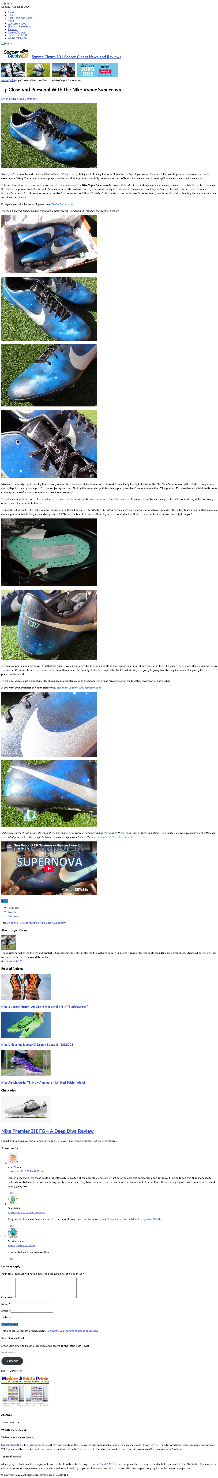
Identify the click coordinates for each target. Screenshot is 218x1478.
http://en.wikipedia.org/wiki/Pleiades (139, 1219)
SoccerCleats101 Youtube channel (111, 837)
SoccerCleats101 (17, 35)
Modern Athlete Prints (20, 26)
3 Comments (30, 98)
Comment (8, 1297)
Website (6, 1317)
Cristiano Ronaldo (17, 922)
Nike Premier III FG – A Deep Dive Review (47, 1131)
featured (34, 922)
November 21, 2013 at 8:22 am (26, 1171)
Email (5, 1310)
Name (5, 1304)
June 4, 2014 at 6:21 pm (21, 1245)
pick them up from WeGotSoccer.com (79, 687)
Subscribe (12, 1361)
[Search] (2, 4)
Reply (11, 1193)
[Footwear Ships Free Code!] (59, 76)
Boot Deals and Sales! (20, 18)
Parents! (12, 29)
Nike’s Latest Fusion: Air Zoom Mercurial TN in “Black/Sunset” (44, 1006)
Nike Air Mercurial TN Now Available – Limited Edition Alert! (43, 1082)
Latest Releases (17, 23)
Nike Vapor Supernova (53, 922)
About (11, 12)
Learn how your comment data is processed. (72, 1331)
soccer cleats (87, 1449)
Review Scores (16, 32)
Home (11, 20)
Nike (12, 80)
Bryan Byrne (9, 98)
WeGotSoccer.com (62, 204)
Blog (10, 15)
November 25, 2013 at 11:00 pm (26, 1212)
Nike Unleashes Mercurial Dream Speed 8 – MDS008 (37, 1044)
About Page (209, 953)
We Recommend (17, 38)
